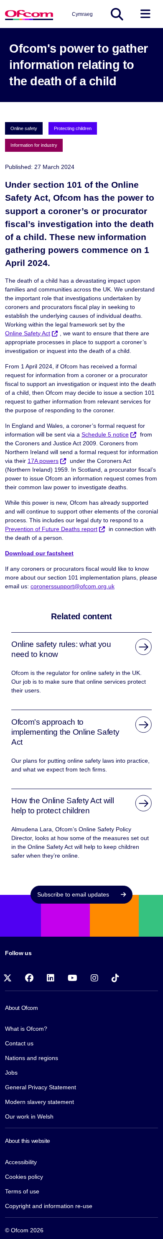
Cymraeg (82, 14)
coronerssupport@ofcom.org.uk (73, 586)
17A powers (43, 460)
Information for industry (33, 145)
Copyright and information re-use (48, 1206)
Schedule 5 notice (105, 434)
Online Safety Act (27, 333)
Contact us (19, 1043)
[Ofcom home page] (29, 14)
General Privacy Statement (40, 1087)
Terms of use (22, 1191)
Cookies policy (24, 1176)
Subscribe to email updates (74, 894)
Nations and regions (31, 1058)
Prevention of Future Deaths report (51, 529)
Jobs (11, 1072)
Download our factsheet (39, 553)
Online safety (23, 128)
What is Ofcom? (26, 1028)
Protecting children (73, 128)
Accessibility (21, 1162)
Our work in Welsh (29, 1116)
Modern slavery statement (39, 1101)
